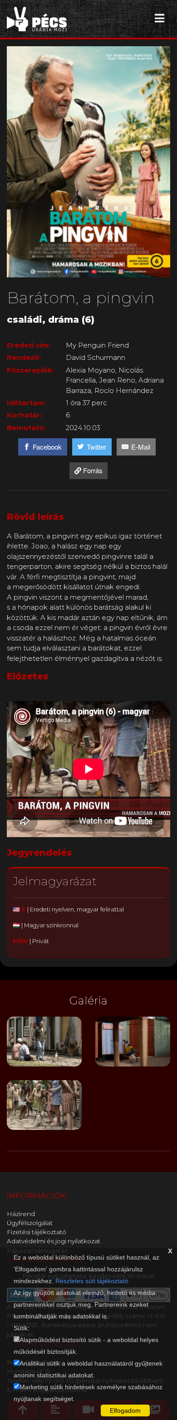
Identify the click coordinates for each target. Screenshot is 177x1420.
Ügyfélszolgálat (30, 1222)
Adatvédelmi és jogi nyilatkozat (53, 1241)
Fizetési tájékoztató (36, 1232)
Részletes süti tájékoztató (91, 1280)
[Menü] (159, 18)
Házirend (21, 1213)
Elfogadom (125, 1410)
